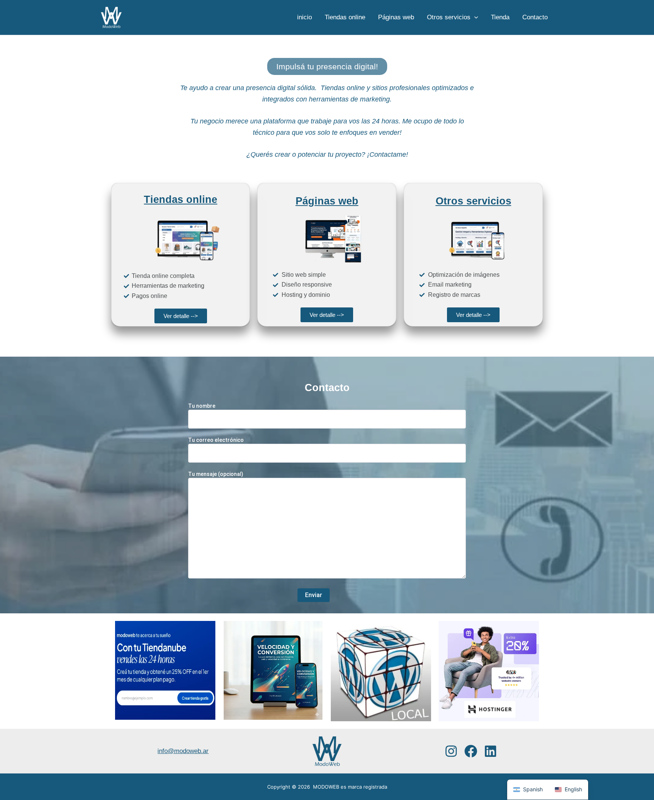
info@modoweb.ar (183, 751)
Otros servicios (448, 17)
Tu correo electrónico (216, 440)
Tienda (500, 17)
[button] (474, 17)
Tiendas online (345, 17)
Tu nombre (201, 406)
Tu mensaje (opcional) (215, 474)
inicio (304, 17)
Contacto (535, 17)
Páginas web (396, 17)
